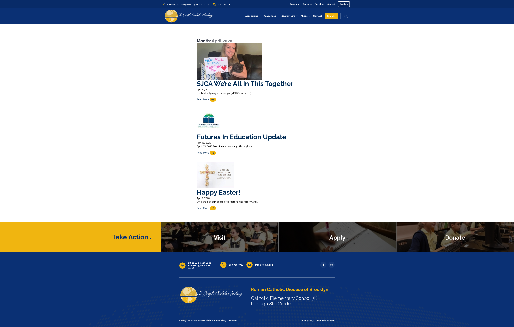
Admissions (251, 16)
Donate (331, 16)
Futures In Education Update (241, 137)
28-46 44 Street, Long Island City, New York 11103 (189, 4)
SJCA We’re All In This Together (245, 83)
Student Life (288, 16)
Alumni (331, 4)
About (304, 16)
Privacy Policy (307, 320)
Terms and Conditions (325, 320)
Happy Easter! (219, 192)
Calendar (295, 4)
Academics (270, 16)
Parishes (319, 4)
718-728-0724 (224, 4)
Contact (317, 16)
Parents (307, 4)
